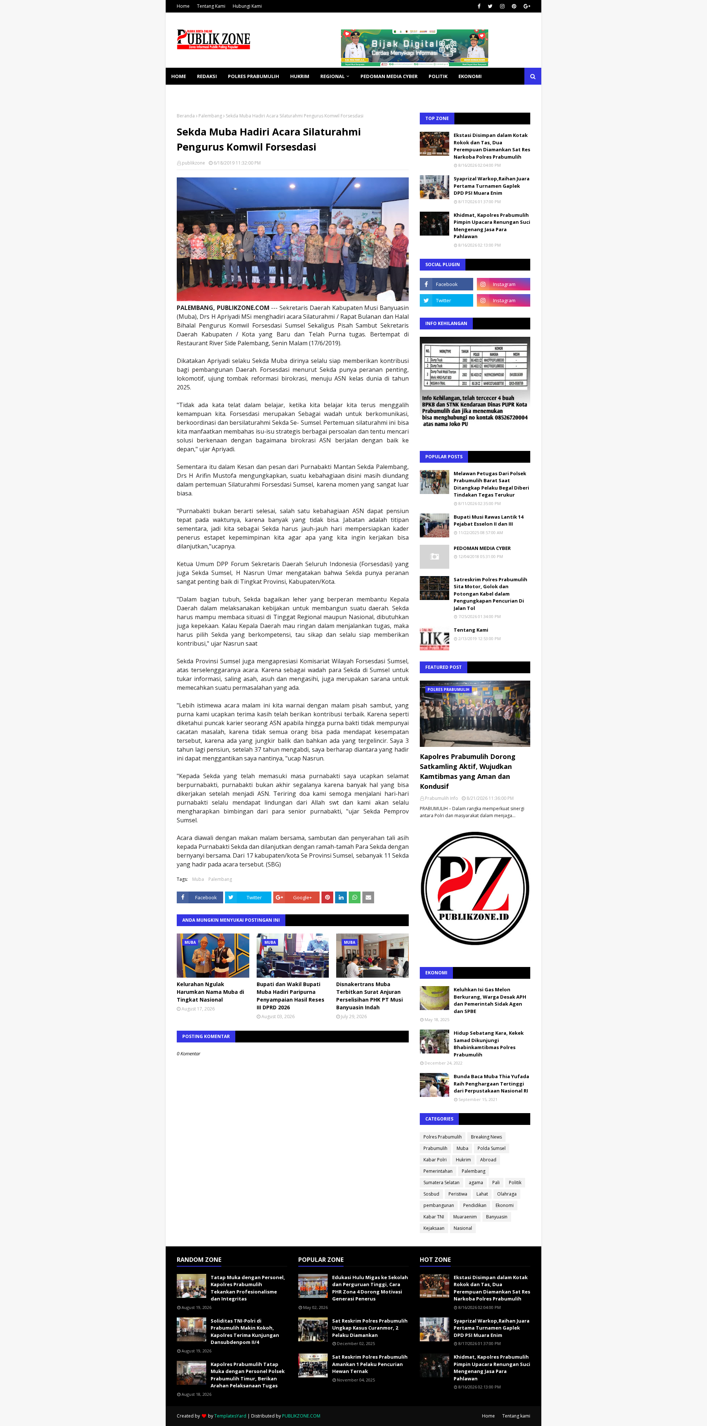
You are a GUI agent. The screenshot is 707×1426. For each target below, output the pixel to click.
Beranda (186, 116)
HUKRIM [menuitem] (299, 76)
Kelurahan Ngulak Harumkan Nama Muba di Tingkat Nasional (210, 992)
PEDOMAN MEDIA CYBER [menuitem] (389, 76)
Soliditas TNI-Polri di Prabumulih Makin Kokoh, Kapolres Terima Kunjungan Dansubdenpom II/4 (245, 1331)
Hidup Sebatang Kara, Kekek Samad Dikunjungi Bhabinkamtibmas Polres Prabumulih (489, 1044)
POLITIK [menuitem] (438, 76)
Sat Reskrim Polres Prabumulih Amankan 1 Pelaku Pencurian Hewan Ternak (370, 1363)
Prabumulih (435, 1148)
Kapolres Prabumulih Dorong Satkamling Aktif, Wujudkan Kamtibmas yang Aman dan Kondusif (468, 771)
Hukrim (463, 1160)
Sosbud (431, 1194)
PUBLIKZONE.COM (301, 1416)
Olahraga (507, 1194)
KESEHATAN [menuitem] (185, 93)
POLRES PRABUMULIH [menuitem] (253, 76)
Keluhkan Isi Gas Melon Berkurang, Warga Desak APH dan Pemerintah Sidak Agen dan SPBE (490, 1000)
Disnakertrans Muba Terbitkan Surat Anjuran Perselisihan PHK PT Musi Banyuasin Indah (369, 996)
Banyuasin (496, 1217)
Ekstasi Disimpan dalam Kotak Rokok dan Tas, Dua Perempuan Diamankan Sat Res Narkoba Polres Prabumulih (492, 146)
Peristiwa (458, 1194)
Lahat (482, 1194)
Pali (496, 1182)
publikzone (193, 163)
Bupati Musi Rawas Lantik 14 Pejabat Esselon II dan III (488, 520)
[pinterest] (514, 6)
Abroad (488, 1160)
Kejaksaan (433, 1228)
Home (183, 6)
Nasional (463, 1228)
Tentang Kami (211, 6)
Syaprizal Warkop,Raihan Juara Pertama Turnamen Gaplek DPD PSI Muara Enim (492, 185)
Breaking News (486, 1137)
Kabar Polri (435, 1160)
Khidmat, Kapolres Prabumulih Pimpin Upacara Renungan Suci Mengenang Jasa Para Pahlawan (492, 226)
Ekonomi (505, 1205)
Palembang (210, 116)
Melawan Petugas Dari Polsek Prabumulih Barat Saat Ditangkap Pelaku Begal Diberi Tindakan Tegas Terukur (491, 484)
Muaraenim (465, 1217)
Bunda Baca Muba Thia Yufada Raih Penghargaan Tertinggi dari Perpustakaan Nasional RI (491, 1083)
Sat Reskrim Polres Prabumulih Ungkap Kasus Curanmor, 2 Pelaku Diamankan (370, 1327)
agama (476, 1182)
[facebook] (479, 6)
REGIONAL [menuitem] (332, 76)
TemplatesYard (230, 1416)
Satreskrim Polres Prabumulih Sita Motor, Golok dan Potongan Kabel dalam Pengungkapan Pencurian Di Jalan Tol (490, 593)
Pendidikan (474, 1205)
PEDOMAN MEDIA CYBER (482, 548)
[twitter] (490, 6)
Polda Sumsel (492, 1148)
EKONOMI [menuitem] (470, 76)
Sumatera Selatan (441, 1182)
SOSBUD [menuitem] (221, 93)
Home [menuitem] (178, 76)
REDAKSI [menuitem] (207, 76)
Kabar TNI (433, 1217)
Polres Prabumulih (442, 1137)
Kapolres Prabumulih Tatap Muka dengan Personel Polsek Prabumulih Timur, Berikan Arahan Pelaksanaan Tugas (248, 1375)
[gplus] (526, 6)
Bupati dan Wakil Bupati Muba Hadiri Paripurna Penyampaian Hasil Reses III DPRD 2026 (290, 996)
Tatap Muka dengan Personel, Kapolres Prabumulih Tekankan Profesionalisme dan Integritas (248, 1288)
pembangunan (438, 1205)
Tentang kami (516, 1416)
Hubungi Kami (247, 6)
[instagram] (502, 6)
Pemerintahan (438, 1171)
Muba (198, 879)
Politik (515, 1182)
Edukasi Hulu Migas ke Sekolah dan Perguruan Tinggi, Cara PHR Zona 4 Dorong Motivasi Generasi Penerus (370, 1288)
